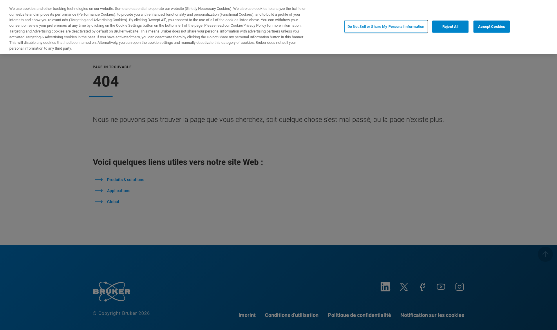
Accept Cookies (491, 26)
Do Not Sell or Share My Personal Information (386, 26)
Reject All (450, 26)
